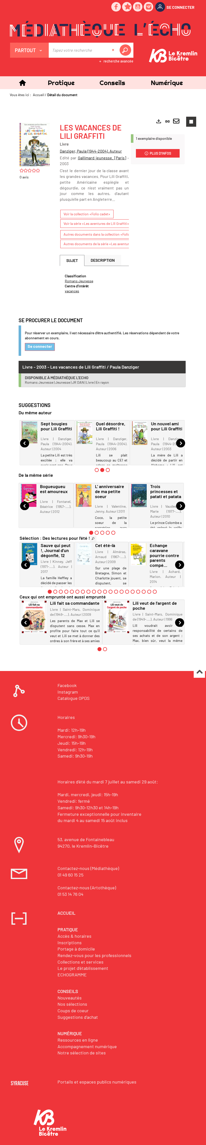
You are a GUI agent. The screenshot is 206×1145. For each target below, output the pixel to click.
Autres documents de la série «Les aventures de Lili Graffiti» (110, 244)
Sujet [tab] (72, 260)
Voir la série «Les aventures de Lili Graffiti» (96, 223)
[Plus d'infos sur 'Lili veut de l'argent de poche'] (117, 617)
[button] (61, 82)
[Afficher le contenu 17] (138, 592)
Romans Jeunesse (79, 281)
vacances (72, 291)
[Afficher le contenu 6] (77, 592)
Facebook (67, 685)
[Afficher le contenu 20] (155, 592)
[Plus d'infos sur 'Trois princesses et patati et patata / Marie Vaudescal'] (139, 495)
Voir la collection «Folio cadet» (87, 214)
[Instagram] (148, 7)
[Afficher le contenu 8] (88, 592)
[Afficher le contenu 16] (133, 592)
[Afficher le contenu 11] (105, 592)
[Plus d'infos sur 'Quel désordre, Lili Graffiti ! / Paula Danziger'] (84, 432)
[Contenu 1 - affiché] (91, 533)
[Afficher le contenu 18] (144, 592)
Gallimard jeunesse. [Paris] (102, 157)
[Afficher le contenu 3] (108, 470)
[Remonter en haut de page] (199, 672)
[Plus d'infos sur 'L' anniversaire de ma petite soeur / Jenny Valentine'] (83, 495)
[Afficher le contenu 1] (97, 470)
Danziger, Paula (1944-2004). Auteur (91, 151)
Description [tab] (103, 260)
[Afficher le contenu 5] (113, 533)
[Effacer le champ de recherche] (114, 50)
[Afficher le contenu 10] (99, 592)
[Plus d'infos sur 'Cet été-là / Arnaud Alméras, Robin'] (84, 554)
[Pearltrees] (127, 7)
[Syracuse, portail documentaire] (100, 29)
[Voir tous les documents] (93, 538)
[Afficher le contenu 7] (83, 592)
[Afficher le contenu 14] (122, 592)
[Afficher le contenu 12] (111, 592)
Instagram (68, 692)
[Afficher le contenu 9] (94, 592)
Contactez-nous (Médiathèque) (88, 868)
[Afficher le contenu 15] (127, 592)
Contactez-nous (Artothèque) (87, 887)
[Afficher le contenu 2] (97, 533)
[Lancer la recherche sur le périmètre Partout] (126, 50)
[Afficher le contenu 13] (116, 592)
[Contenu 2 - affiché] (102, 470)
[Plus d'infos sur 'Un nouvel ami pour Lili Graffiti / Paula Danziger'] (139, 433)
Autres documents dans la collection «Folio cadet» (102, 234)
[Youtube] (137, 7)
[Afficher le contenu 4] (108, 533)
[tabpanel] (94, 284)
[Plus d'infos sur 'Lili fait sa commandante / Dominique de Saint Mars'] (34, 617)
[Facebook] (116, 7)
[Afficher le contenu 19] (149, 592)
